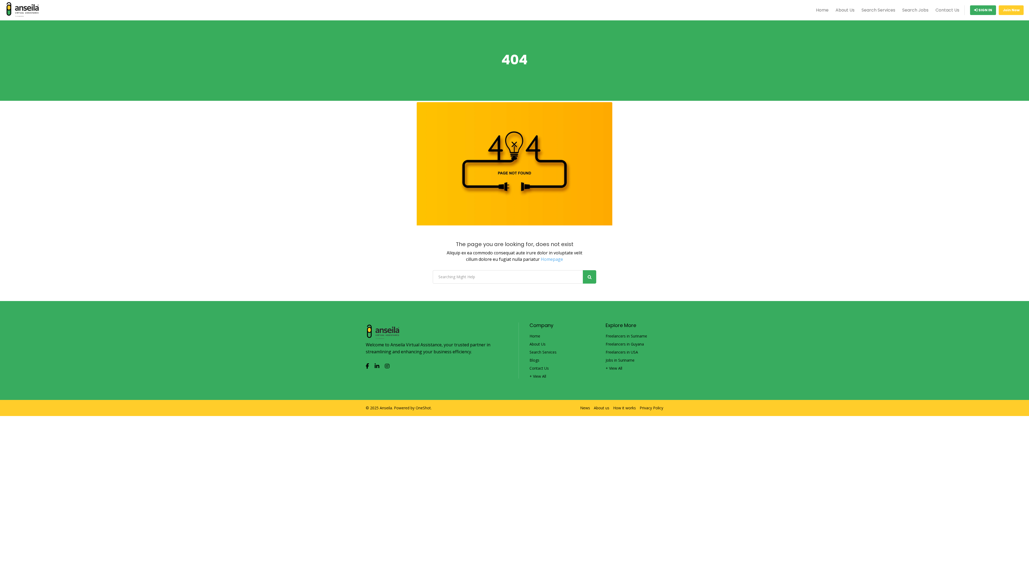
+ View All (538, 376)
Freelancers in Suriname (626, 336)
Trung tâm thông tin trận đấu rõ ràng (44, 568)
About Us (845, 10)
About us (601, 408)
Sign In (985, 10)
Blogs (534, 360)
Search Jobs (915, 10)
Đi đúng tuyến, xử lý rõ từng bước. (40, 575)
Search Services (878, 10)
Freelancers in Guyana (625, 344)
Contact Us (947, 10)
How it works (624, 408)
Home (822, 10)
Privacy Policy (651, 408)
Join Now (1011, 10)
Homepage (552, 259)
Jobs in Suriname (620, 360)
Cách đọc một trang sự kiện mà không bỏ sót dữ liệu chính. (65, 560)
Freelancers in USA (622, 352)
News (585, 408)
